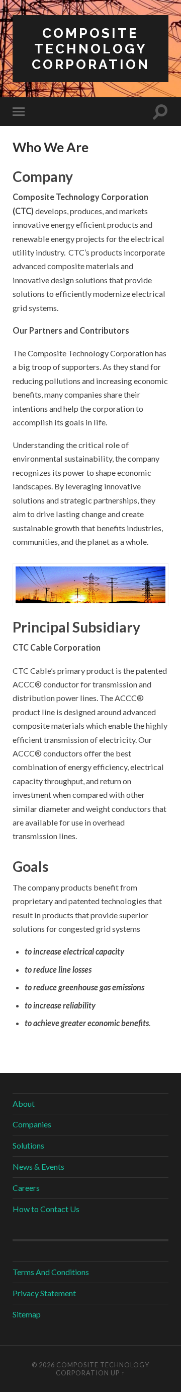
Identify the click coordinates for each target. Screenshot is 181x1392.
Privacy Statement (44, 1293)
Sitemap (27, 1314)
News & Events (38, 1166)
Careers (26, 1187)
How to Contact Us (46, 1209)
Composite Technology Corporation (91, 48)
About (24, 1103)
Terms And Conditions (51, 1272)
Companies (32, 1124)
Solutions (28, 1145)
